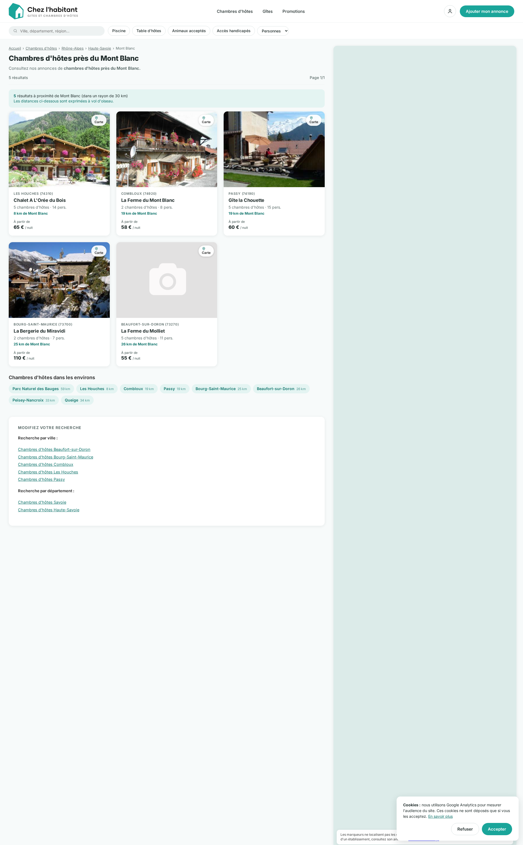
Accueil (15, 48)
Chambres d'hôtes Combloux (45, 464)
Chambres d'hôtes (235, 11)
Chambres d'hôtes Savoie (42, 502)
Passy (175, 388)
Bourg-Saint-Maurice (221, 388)
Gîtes (268, 11)
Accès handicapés (234, 30)
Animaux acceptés (189, 30)
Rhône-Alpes (73, 48)
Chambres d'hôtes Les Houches (48, 472)
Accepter (497, 829)
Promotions (293, 11)
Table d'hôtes (148, 30)
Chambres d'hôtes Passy (41, 479)
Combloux (139, 388)
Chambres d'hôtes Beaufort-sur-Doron (54, 449)
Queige (77, 400)
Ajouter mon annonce (487, 11)
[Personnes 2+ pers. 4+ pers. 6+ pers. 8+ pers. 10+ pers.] (273, 30)
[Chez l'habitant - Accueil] (43, 11)
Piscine (119, 30)
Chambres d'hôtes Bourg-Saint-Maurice (55, 457)
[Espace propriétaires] (450, 11)
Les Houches (97, 388)
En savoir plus (440, 816)
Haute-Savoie (99, 48)
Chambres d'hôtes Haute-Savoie (48, 509)
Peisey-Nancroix (34, 400)
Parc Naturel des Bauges (41, 388)
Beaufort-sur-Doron (281, 388)
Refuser (465, 829)
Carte (99, 122)
